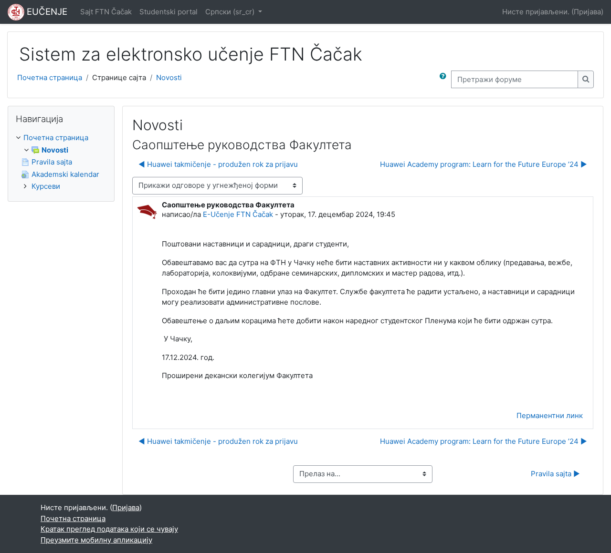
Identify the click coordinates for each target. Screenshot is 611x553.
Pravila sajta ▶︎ (555, 473)
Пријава (587, 11)
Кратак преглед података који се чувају (109, 528)
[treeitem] (61, 162)
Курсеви (46, 186)
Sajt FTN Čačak (106, 11)
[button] (445, 79)
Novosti (169, 77)
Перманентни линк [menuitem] (549, 415)
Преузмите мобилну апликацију (96, 539)
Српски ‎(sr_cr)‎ (230, 11)
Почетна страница (49, 77)
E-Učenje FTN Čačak (238, 214)
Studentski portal (168, 11)
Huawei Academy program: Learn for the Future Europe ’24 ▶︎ (483, 164)
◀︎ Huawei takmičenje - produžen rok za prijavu (218, 164)
